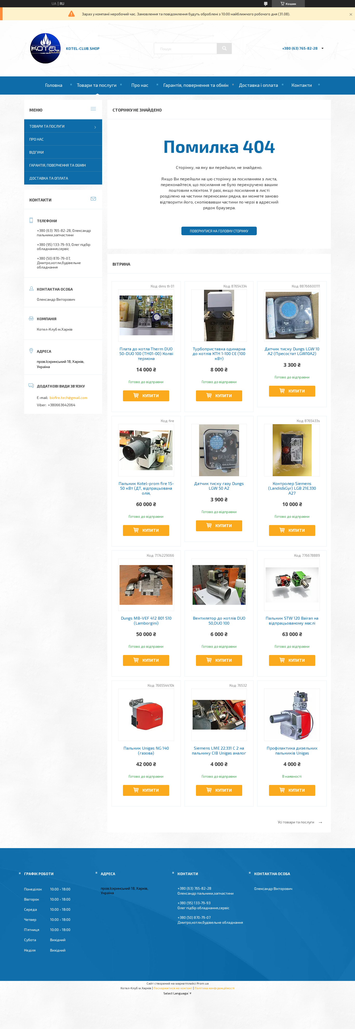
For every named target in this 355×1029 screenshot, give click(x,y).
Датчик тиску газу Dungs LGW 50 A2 (219, 485)
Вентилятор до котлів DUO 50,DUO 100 (219, 620)
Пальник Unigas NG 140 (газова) (146, 750)
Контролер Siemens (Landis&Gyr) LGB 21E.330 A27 (292, 488)
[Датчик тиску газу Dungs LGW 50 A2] (219, 450)
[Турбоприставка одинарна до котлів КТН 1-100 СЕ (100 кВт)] (219, 315)
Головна (53, 85)
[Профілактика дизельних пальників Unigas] (292, 715)
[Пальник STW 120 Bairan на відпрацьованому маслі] (292, 585)
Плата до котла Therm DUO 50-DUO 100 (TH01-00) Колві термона (146, 353)
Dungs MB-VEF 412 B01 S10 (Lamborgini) (146, 620)
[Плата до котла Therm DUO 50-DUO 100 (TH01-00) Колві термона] (146, 315)
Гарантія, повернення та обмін (195, 85)
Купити (150, 395)
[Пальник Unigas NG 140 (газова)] (146, 715)
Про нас (139, 85)
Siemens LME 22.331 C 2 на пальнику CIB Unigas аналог (219, 750)
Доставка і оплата (258, 85)
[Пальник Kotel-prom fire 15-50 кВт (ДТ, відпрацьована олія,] (146, 450)
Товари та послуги (96, 85)
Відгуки (36, 152)
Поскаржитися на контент (173, 988)
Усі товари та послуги (296, 822)
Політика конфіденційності (214, 988)
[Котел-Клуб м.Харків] (45, 62)
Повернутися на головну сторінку (219, 231)
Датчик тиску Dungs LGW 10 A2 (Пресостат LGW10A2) (292, 351)
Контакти (301, 85)
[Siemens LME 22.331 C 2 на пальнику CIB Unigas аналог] (219, 715)
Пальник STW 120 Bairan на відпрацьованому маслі (292, 620)
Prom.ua (203, 983)
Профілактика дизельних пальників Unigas (292, 750)
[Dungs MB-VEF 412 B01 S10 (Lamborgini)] (146, 585)
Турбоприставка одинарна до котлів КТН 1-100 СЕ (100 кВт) (219, 353)
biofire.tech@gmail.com (68, 397)
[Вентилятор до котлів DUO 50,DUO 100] (219, 585)
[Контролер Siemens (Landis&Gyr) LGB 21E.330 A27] (292, 450)
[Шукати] (224, 48)
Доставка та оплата (48, 178)
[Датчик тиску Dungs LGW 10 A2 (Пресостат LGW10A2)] (292, 315)
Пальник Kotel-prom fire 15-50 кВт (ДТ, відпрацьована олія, (146, 488)
